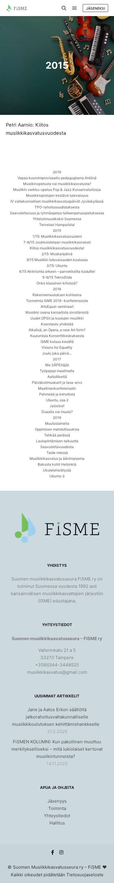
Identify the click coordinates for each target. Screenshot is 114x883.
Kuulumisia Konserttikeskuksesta (57, 335)
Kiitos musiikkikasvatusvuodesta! (57, 248)
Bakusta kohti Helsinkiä (57, 464)
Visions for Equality (57, 347)
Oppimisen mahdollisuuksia (57, 429)
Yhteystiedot (57, 815)
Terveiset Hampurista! (57, 224)
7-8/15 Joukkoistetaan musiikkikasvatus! (57, 242)
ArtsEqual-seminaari (57, 306)
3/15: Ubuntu (57, 265)
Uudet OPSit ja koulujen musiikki (57, 318)
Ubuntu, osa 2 (57, 400)
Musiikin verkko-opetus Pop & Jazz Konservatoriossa (57, 189)
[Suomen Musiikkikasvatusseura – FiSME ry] (16, 8)
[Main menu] (74, 8)
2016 (57, 289)
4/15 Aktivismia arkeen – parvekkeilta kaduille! (57, 271)
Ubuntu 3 (57, 476)
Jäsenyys (57, 801)
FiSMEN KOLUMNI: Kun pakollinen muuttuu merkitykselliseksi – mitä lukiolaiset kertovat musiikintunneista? (57, 749)
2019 (57, 172)
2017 (57, 359)
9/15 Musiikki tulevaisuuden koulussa (57, 260)
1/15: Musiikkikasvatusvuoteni (57, 236)
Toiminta (57, 808)
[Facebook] (52, 852)
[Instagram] (61, 852)
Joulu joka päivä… (57, 353)
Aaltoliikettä (57, 376)
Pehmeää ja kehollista (57, 394)
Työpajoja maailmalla (57, 371)
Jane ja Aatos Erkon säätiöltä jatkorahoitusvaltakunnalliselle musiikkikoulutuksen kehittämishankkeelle (55, 717)
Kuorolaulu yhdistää (57, 324)
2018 (57, 417)
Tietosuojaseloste (84, 874)
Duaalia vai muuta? (57, 411)
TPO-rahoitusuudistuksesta (57, 207)
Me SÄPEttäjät (57, 365)
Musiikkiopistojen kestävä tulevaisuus (57, 195)
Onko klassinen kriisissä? (57, 283)
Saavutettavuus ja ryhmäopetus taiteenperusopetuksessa (57, 213)
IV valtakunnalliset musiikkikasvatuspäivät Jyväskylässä (57, 201)
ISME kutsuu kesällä (57, 341)
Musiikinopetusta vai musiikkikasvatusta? (57, 184)
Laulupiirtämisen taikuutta (57, 441)
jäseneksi (95, 8)
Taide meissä (57, 452)
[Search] (64, 8)
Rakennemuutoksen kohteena (57, 295)
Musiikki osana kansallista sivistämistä (57, 312)
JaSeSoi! (57, 406)
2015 (57, 230)
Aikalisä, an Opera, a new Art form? (57, 330)
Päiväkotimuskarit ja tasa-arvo (57, 382)
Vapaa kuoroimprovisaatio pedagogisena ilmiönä (57, 178)
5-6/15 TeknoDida (57, 277)
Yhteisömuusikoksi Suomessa (57, 219)
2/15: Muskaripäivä (57, 254)
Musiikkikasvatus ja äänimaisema (57, 458)
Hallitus (57, 823)
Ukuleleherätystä (57, 470)
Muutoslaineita (57, 423)
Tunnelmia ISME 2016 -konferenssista (57, 300)
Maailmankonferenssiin (57, 388)
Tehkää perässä (57, 435)
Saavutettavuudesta (57, 447)
